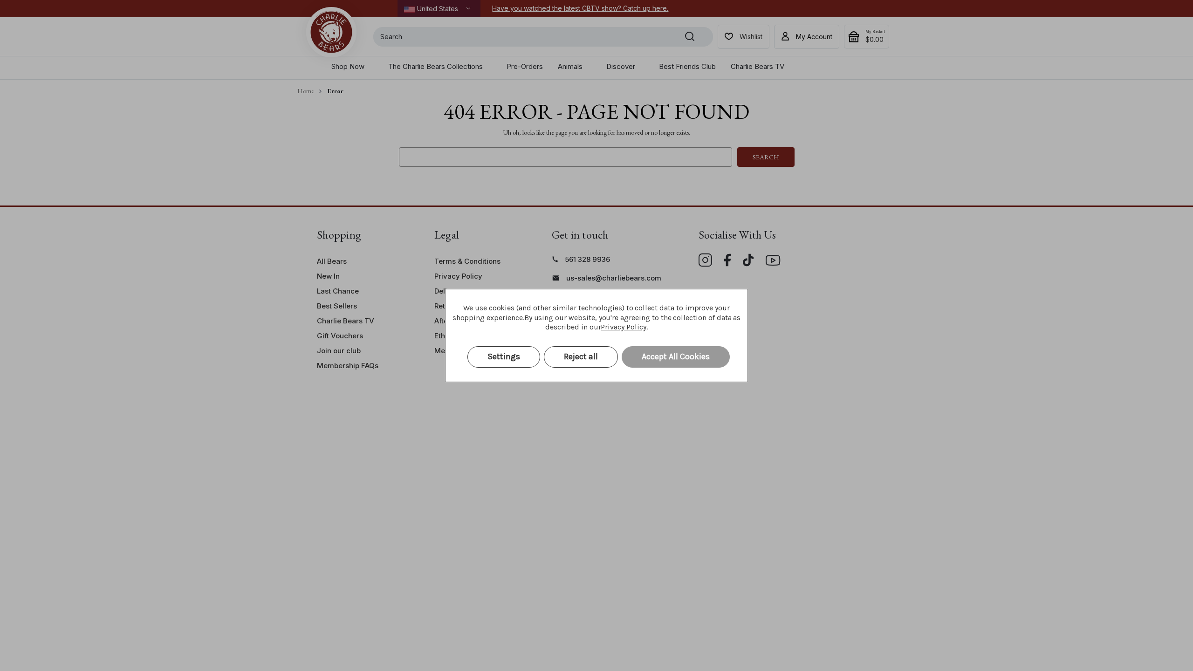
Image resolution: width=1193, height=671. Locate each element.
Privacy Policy (623, 326)
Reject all (581, 356)
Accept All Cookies (676, 356)
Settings (503, 356)
